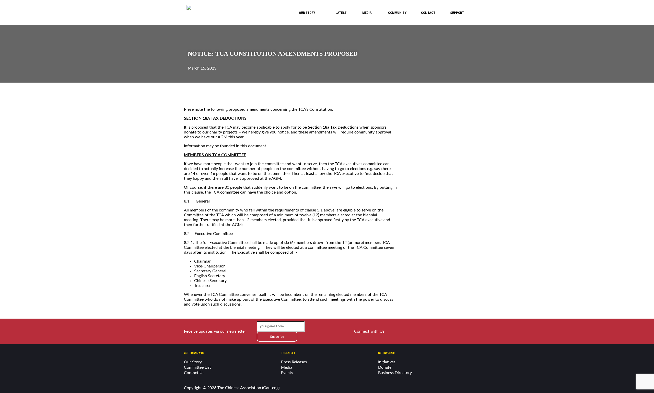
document (257, 146)
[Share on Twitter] (204, 91)
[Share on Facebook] (190, 91)
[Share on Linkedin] (218, 91)
